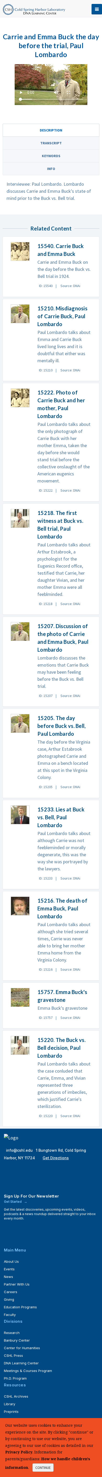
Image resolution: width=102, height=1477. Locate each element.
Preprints (11, 1411)
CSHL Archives (16, 1396)
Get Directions (56, 1158)
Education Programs (20, 1307)
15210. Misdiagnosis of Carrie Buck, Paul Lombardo (62, 316)
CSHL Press (13, 1355)
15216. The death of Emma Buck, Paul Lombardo (62, 908)
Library (9, 1404)
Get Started (13, 1202)
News (8, 1277)
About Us (11, 1261)
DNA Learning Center (21, 1363)
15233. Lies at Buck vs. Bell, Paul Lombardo (60, 817)
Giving (9, 1299)
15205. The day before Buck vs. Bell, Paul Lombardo (61, 726)
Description (51, 130)
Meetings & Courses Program (28, 1371)
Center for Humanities (22, 1348)
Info (51, 168)
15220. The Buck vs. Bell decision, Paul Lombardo (61, 1048)
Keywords (51, 155)
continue (43, 1467)
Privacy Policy (18, 1451)
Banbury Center (17, 1340)
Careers (10, 1292)
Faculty (10, 1315)
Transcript (51, 143)
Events (9, 1269)
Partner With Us (17, 1284)
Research (12, 1333)
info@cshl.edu (20, 1150)
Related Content (51, 228)
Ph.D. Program (15, 1378)
